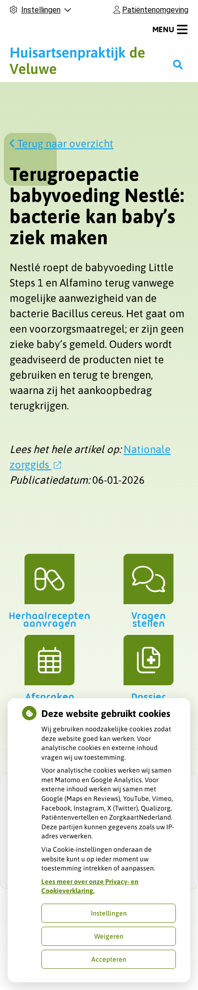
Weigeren (109, 936)
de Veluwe (77, 60)
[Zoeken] (177, 64)
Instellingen (109, 913)
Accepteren (108, 959)
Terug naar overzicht (64, 143)
